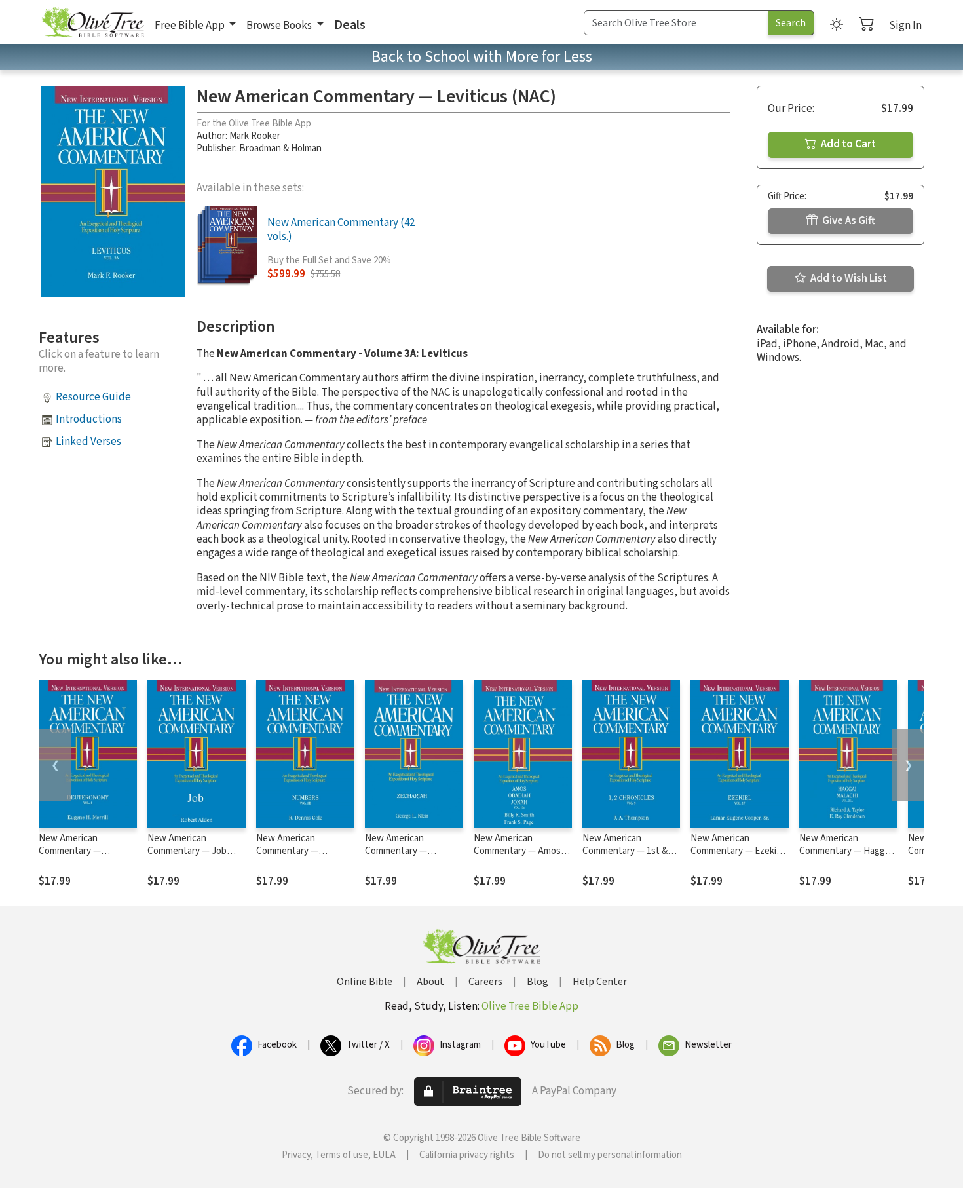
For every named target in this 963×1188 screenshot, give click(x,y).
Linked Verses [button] (88, 442)
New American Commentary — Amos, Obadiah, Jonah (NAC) (518, 851)
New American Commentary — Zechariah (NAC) (398, 851)
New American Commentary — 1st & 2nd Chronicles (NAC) (625, 851)
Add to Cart (847, 144)
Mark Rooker (254, 136)
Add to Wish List (847, 278)
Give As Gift (847, 221)
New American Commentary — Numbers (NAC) (288, 851)
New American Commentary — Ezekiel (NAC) (737, 851)
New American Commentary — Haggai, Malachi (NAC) (846, 851)
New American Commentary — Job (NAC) (187, 851)
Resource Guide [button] (93, 397)
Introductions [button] (89, 419)
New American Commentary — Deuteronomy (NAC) (80, 851)
